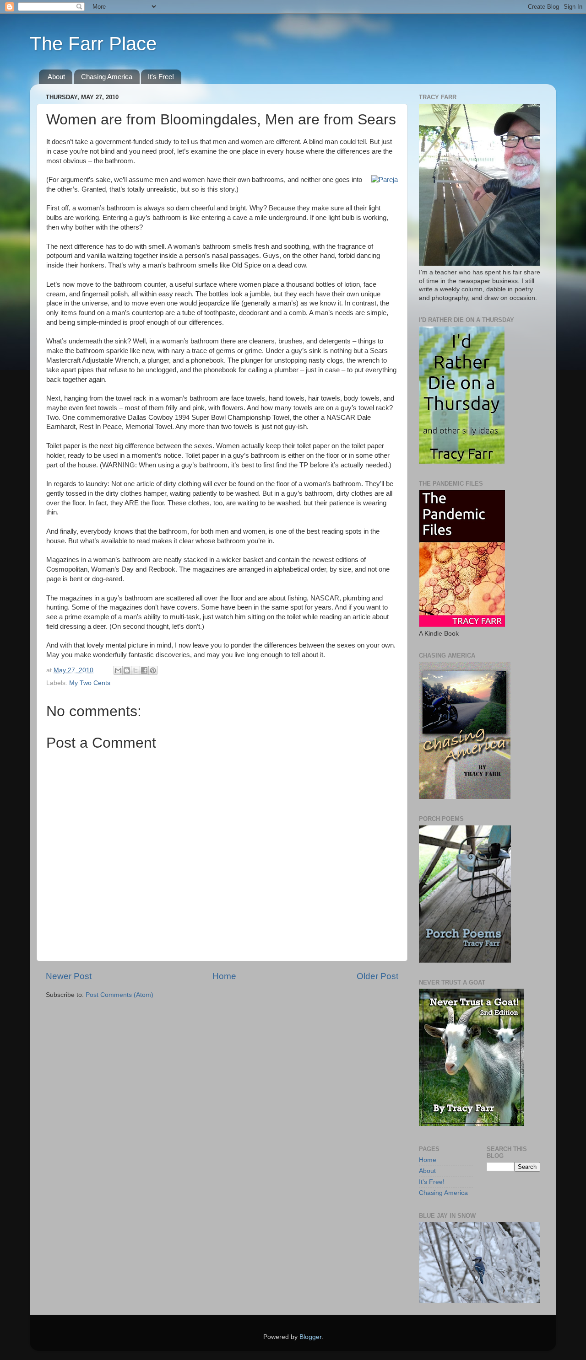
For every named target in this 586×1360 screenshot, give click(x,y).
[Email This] (118, 670)
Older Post (377, 976)
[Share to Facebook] (144, 670)
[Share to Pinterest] (152, 670)
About (56, 76)
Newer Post (69, 976)
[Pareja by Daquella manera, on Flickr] (384, 179)
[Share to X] (135, 670)
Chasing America (106, 76)
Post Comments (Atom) (119, 994)
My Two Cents (89, 683)
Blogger (310, 1336)
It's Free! (161, 76)
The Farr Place (93, 43)
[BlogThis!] (126, 670)
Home (224, 976)
